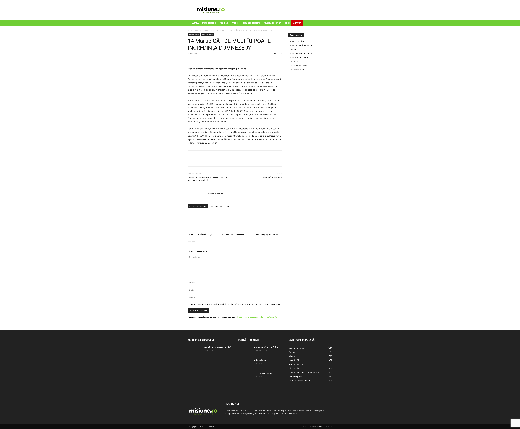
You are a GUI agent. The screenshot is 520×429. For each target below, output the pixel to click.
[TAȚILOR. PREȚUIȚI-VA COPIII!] (267, 222)
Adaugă (297, 23)
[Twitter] (196, 59)
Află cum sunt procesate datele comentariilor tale (257, 317)
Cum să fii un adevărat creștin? (217, 347)
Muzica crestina (272, 23)
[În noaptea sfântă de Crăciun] (245, 350)
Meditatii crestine (217, 30)
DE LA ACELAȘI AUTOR (219, 206)
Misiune (224, 23)
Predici (235, 23)
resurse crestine (215, 192)
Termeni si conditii (317, 426)
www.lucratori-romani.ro (301, 45)
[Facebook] (190, 59)
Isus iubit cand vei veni (263, 373)
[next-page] (193, 240)
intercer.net (295, 49)
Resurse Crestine (251, 23)
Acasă (195, 23)
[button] (329, 23)
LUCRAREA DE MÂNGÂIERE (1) (232, 234)
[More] (215, 59)
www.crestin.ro (297, 69)
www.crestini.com (298, 41)
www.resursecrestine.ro (301, 53)
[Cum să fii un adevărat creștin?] (194, 350)
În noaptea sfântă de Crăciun (267, 347)
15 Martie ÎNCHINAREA (271, 177)
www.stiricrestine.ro (299, 57)
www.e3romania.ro (298, 65)
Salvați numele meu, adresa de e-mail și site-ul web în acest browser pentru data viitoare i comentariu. (236, 304)
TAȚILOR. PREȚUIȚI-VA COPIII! (265, 234)
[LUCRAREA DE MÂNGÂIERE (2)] (202, 222)
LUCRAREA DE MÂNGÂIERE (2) (200, 234)
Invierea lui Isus (260, 360)
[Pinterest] (203, 59)
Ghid (287, 23)
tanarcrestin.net (297, 61)
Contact (329, 426)
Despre (305, 426)
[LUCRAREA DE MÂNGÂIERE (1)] (235, 222)
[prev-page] (189, 240)
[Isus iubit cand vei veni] (245, 376)
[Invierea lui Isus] (245, 363)
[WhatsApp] (209, 59)
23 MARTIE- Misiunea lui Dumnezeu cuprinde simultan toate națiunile (207, 178)
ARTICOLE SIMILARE (198, 206)
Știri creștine (209, 23)
